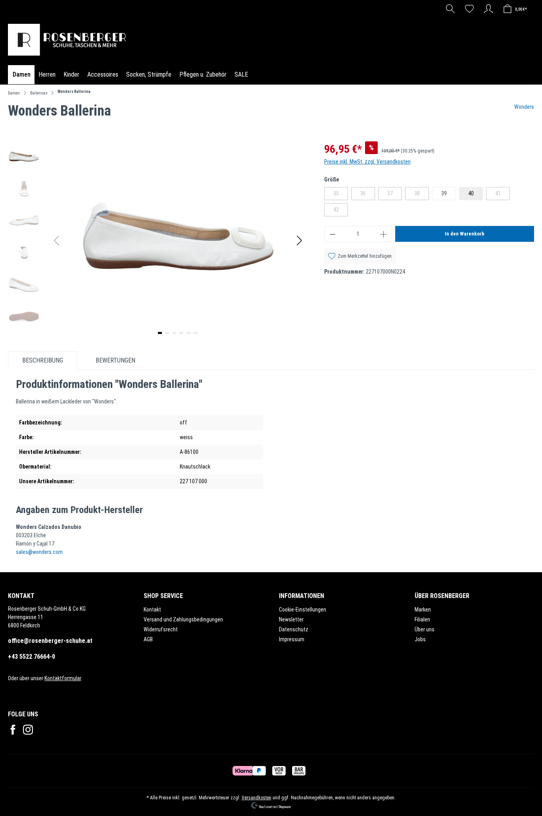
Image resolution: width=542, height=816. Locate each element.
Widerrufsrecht (161, 629)
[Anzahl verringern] (332, 234)
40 (471, 193)
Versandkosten (256, 798)
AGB (148, 639)
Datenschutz (293, 629)
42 (340, 211)
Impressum (291, 639)
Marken (423, 609)
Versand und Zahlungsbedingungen (183, 619)
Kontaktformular (62, 678)
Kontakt (152, 609)
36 (367, 195)
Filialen (422, 619)
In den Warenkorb (464, 234)
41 (502, 195)
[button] (299, 240)
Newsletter (291, 619)
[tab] (42, 360)
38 (421, 195)
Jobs (420, 639)
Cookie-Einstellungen (302, 609)
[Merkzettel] (469, 9)
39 (444, 193)
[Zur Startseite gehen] (69, 40)
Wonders (524, 107)
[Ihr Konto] (488, 9)
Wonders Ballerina (74, 91)
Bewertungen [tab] (115, 360)
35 (340, 195)
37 (394, 195)
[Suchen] (450, 9)
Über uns (424, 629)
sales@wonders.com (39, 552)
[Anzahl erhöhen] (383, 234)
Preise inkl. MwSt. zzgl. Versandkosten (367, 161)
